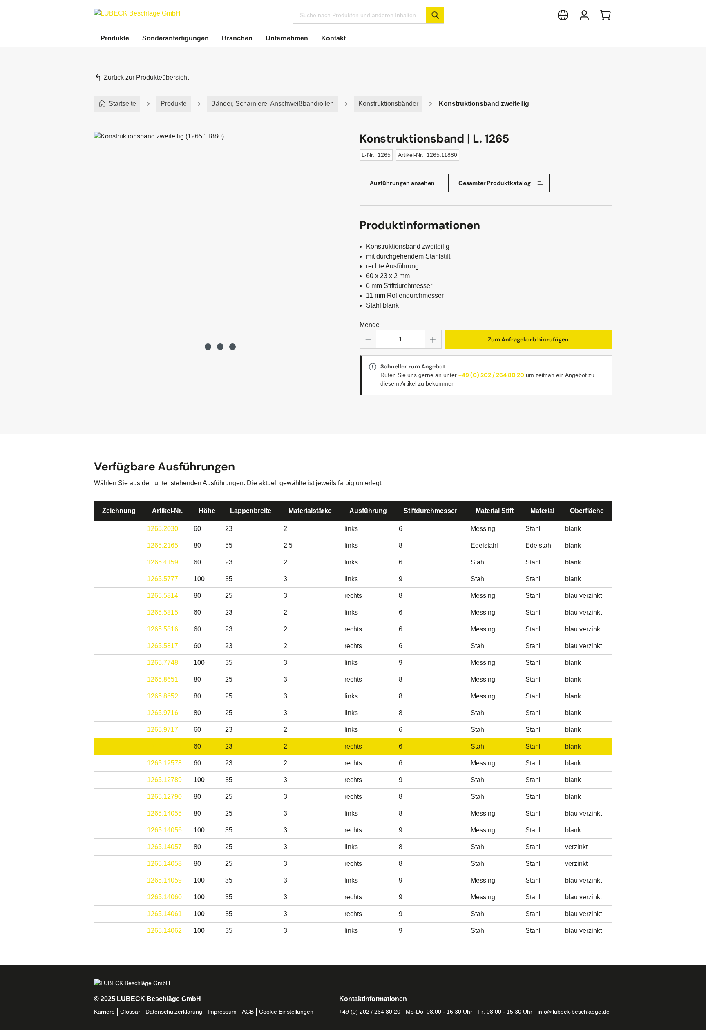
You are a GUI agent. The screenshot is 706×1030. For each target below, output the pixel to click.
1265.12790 (164, 796)
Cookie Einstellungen (286, 1012)
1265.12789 (164, 779)
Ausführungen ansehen (402, 183)
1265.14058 (164, 863)
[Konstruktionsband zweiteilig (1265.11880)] (220, 234)
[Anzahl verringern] (368, 339)
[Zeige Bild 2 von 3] (220, 346)
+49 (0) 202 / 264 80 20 (491, 375)
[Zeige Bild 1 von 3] (208, 346)
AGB (248, 1012)
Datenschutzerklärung (173, 1012)
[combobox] (359, 15)
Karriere (104, 1012)
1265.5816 (162, 629)
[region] (220, 242)
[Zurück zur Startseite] (137, 13)
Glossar (130, 1012)
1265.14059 (164, 880)
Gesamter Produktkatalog (494, 183)
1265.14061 (164, 913)
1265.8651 (162, 679)
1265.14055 (164, 813)
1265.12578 (164, 763)
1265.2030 (162, 528)
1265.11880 (164, 746)
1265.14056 (164, 830)
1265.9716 (162, 712)
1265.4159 (162, 562)
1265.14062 (164, 930)
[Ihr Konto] (584, 15)
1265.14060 (164, 897)
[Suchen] (435, 15)
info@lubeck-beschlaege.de (574, 1012)
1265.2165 (162, 545)
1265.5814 (162, 595)
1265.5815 (162, 612)
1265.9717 (162, 729)
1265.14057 (164, 846)
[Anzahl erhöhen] (433, 339)
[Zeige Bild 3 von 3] (232, 346)
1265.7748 (162, 662)
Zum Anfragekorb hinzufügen (528, 339)
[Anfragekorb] (605, 15)
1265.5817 (162, 645)
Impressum (222, 1012)
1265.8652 (162, 696)
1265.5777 (162, 578)
